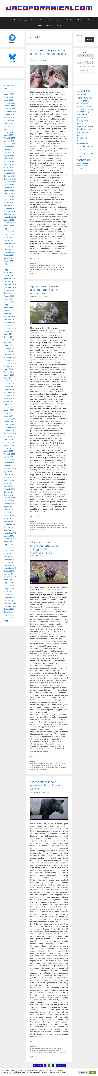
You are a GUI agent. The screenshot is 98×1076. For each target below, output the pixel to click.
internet (32, 270)
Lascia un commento (39, 274)
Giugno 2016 (9, 442)
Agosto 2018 (8, 366)
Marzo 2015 (8, 486)
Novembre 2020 (10, 287)
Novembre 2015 (10, 463)
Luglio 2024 (8, 158)
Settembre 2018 (10, 363)
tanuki (64, 767)
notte (60, 765)
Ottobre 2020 (9, 290)
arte (90, 98)
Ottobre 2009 (9, 609)
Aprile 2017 (8, 413)
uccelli (79, 165)
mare (43, 270)
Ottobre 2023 (9, 185)
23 (93, 66)
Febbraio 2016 (9, 454)
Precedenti (61, 1065)
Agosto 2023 (9, 191)
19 (83, 66)
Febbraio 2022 (9, 243)
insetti (55, 525)
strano (63, 270)
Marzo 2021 (8, 275)
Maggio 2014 (9, 515)
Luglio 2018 (8, 369)
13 (85, 64)
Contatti (39, 26)
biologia (85, 101)
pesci (58, 270)
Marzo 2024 (8, 170)
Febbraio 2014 (9, 524)
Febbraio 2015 (9, 489)
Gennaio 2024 (9, 176)
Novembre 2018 (10, 357)
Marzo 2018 (8, 381)
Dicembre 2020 (10, 284)
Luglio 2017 (8, 404)
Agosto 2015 (8, 472)
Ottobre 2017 (9, 395)
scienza (81, 146)
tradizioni (79, 163)
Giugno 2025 (9, 126)
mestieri (39, 527)
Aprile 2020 (8, 308)
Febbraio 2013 (9, 559)
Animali (42, 20)
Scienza (33, 20)
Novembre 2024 (10, 147)
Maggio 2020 (9, 305)
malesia (38, 270)
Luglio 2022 (8, 229)
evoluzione (39, 1050)
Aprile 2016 (8, 448)
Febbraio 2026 (9, 103)
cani (59, 763)
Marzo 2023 (8, 205)
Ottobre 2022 (9, 220)
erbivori (32, 1050)
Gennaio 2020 (9, 316)
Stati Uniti (64, 527)
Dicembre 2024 (10, 144)
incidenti (39, 765)
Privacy (58, 26)
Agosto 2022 (9, 226)
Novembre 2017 (10, 392)
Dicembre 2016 (10, 425)
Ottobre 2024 (9, 150)
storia (81, 153)
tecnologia (83, 159)
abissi (34, 265)
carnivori (33, 267)
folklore (45, 1050)
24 (78, 70)
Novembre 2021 (10, 252)
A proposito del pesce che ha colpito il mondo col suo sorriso (48, 54)
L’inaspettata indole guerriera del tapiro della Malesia (46, 785)
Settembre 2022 (10, 223)
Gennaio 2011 (9, 574)
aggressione (41, 265)
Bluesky (90, 20)
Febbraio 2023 (9, 208)
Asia (78, 101)
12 (83, 64)
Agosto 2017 (8, 401)
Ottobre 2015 (9, 466)
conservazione (85, 103)
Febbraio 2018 (9, 384)
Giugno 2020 (9, 302)
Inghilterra (45, 765)
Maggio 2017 (9, 410)
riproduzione (82, 143)
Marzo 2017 (8, 416)
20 (86, 66)
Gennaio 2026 (9, 106)
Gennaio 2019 (9, 352)
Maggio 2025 (9, 129)
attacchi (53, 265)
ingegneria (82, 120)
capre (63, 763)
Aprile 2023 (8, 202)
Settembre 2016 (10, 433)
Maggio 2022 (9, 234)
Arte (14, 20)
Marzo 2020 (8, 311)
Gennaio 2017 (9, 422)
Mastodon (80, 20)
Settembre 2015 (10, 469)
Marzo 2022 (8, 240)
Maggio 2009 (9, 621)
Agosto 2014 (9, 507)
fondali (49, 267)
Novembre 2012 (10, 568)
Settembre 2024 (10, 153)
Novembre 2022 (10, 217)
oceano (47, 270)
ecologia (39, 525)
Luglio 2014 (8, 510)
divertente (90, 109)
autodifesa (53, 763)
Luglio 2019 (8, 334)
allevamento (41, 523)
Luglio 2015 (8, 474)
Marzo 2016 (8, 451)
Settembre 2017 (10, 398)
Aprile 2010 (8, 591)
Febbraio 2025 (9, 138)
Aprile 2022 (8, 237)
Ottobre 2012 (9, 571)
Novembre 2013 (10, 533)
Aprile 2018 (8, 378)
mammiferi (33, 1053)
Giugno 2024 (9, 161)
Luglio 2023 (8, 194)
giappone (84, 117)
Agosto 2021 (8, 261)
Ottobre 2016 (9, 431)
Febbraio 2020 (9, 314)
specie (59, 767)
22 (90, 66)
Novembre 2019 (10, 322)
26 (83, 70)
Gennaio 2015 (9, 492)
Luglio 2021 (8, 264)
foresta (91, 115)
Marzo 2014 (8, 521)
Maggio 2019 (9, 340)
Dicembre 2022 (10, 214)
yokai (65, 1053)
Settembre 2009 (10, 612)
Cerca (79, 35)
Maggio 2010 (9, 589)
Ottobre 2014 (9, 501)
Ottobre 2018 (9, 360)
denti (44, 267)
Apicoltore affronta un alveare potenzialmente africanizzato (45, 290)
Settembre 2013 (10, 539)
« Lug (85, 78)
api (56, 523)
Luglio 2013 (8, 545)
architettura (82, 98)
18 (80, 66)
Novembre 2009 (10, 606)
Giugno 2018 (9, 372)
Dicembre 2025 (10, 109)
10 (78, 64)
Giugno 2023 (9, 197)
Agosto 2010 (9, 580)
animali (48, 265)
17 (78, 66)
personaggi (82, 138)
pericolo (53, 270)
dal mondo (82, 109)
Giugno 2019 (9, 337)
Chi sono (49, 26)
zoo (31, 1055)
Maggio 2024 (9, 164)
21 (88, 66)
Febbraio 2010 (9, 597)
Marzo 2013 (8, 556)
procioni (54, 767)
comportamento (57, 1048)
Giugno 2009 (9, 618)
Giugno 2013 (9, 548)
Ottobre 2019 (9, 325)
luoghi (80, 129)
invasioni (33, 527)
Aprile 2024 (8, 167)
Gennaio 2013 (9, 562)
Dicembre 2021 (9, 249)
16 (92, 64)
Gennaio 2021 (9, 281)
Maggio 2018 (9, 375)
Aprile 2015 (8, 483)
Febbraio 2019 (9, 349)
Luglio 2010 (8, 583)
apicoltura (61, 523)
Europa (87, 112)
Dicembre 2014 (10, 495)
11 (80, 64)
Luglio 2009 (8, 615)
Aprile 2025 (8, 132)
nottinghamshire (35, 767)
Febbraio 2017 (9, 419)
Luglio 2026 (8, 88)
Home (7, 20)
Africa (34, 523)
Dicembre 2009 (10, 603)
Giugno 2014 (9, 512)
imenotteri (49, 525)
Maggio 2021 (9, 270)
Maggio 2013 (9, 550)
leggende (52, 1050)
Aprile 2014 (8, 518)
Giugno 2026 (9, 91)
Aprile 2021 (8, 273)
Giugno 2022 (9, 232)
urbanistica (84, 165)
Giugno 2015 (9, 477)
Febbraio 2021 (9, 278)
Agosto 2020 (9, 296)
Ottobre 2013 (9, 536)
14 (88, 64)
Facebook (70, 20)
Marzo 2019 (8, 346)
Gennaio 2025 (9, 141)
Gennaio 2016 (9, 457)
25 (81, 70)
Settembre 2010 (10, 577)
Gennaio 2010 (9, 600)
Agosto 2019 (9, 331)
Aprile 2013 (8, 553)
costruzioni (80, 106)
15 (90, 64)
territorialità (33, 272)
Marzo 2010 (8, 594)
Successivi (38, 1065)
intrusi (51, 765)
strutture (80, 157)
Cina (91, 101)
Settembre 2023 (10, 188)
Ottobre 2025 (9, 115)
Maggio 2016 (9, 445)
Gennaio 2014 (9, 527)
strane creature (53, 1053)
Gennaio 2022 (9, 246)
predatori (80, 140)
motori (91, 129)
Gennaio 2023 (9, 211)
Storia (51, 20)
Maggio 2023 (9, 199)
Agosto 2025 (9, 120)
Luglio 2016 (8, 439)
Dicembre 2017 (9, 390)
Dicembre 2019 (10, 319)
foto (53, 267)
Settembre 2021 (10, 258)
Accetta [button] (92, 1072)
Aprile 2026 (8, 97)
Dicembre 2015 (9, 460)
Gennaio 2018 (9, 387)
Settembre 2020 (10, 293)
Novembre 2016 (10, 428)
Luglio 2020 (8, 299)
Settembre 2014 (10, 504)
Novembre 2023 (10, 182)
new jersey (50, 527)
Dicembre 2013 (10, 530)
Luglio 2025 (8, 123)
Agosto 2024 (9, 156)
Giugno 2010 (9, 586)
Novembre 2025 (10, 112)
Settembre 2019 (10, 328)
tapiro (61, 1053)
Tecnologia (23, 20)
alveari (47, 523)
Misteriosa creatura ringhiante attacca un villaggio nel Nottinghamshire (44, 547)
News (34, 263)
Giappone (60, 20)
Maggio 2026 (9, 94)
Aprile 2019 (8, 343)
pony (49, 767)
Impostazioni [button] (83, 1072)
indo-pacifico (60, 267)
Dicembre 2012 (9, 565)
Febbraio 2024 (9, 173)
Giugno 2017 (9, 407)
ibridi (43, 525)
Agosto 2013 (9, 542)
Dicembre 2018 (9, 355)
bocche (59, 265)
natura (44, 527)
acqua (78, 91)
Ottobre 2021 (9, 255)
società (90, 146)
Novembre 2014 (10, 498)
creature (33, 765)
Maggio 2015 (9, 480)
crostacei (39, 267)
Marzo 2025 (8, 135)
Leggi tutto (34, 258)
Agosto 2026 (9, 85)
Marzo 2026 (8, 100)
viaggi (80, 168)
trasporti (86, 163)
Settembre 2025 (10, 117)
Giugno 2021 (9, 267)
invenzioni (82, 126)
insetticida (61, 525)
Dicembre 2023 (10, 179)
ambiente (35, 763)
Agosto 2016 (9, 436)
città (78, 103)
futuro (78, 117)
